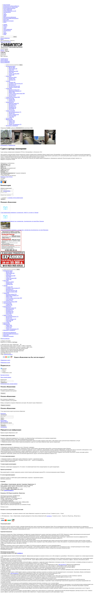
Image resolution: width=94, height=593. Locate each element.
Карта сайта (6, 19)
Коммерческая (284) (13, 71)
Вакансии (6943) (13, 77)
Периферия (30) (12, 107)
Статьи (16, 7)
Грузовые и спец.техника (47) (16, 83)
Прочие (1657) (12, 96)
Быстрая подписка (5, 375)
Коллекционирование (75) (15, 112)
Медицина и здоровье (12, 125)
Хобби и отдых (10, 110)
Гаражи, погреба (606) (14, 73)
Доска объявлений (7, 9)
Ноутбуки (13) (12, 105)
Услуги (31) (11, 109)
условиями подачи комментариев (15, 197)
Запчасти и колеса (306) (14, 87)
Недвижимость (10, 66)
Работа (8, 76)
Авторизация (4, 427)
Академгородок (7, 12)
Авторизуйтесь (6, 191)
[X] (5, 182)
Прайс (4, 15)
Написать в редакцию (8, 20)
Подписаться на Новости (9, 6)
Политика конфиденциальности (10, 18)
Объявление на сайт (5, 362)
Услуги (9, 118)
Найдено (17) (12, 100)
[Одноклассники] (3, 182)
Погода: (2, 50)
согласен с (12, 197)
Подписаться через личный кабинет (9, 383)
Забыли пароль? (4, 421)
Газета (13, 8)
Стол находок (10, 98)
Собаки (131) (12, 122)
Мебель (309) (12, 92)
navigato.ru (49, 516)
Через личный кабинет (6, 377)
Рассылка (4, 368)
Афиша (5, 14)
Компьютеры (10, 102)
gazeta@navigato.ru (8, 354)
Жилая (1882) (12, 67)
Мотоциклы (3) (12, 84)
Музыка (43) (12, 113)
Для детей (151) (12, 94)
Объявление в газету (5, 360)
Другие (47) (11, 123)
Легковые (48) (12, 82)
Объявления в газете (7, 372)
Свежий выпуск (4, 58)
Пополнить (3, 413)
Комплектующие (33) (14, 103)
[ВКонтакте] (1, 182)
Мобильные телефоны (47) (15, 91)
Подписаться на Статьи (8, 7)
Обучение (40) (12, 79)
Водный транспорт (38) (14, 86)
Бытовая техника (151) (14, 89)
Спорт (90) (11, 117)
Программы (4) (12, 108)
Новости (17, 6)
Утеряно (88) (12, 99)
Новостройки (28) (13, 68)
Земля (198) (11, 74)
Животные (9, 119)
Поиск (4, 4)
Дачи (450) (11, 72)
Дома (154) (11, 70)
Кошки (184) (12, 120)
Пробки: (2, 51)
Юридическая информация (9, 17)
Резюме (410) (12, 78)
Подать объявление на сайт (9, 10)
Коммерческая (11, 145)
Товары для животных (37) (15, 124)
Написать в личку (5, 176)
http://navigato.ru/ (62, 564)
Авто (8, 81)
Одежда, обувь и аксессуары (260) (17, 93)
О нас (4, 13)
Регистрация (3, 420)
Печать (11, 176)
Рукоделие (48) (12, 115)
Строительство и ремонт (13, 97)
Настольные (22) (13, 104)
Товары (9, 88)
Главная (8, 4)
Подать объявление (7, 8)
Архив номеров (4, 60)
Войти (4, 22)
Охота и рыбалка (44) (14, 114)
